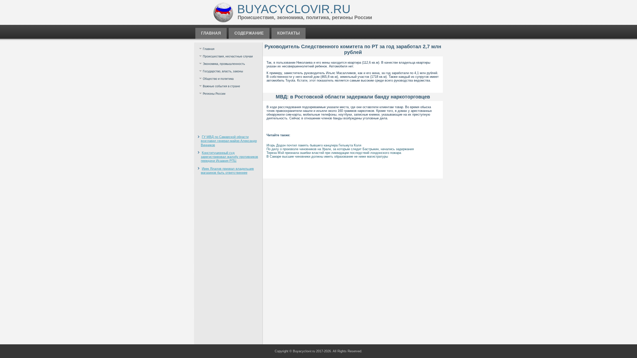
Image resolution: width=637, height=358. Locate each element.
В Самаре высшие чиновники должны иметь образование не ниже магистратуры (327, 156)
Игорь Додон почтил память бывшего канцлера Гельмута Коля (313, 145)
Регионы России (214, 93)
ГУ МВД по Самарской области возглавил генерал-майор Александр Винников (229, 141)
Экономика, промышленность (224, 64)
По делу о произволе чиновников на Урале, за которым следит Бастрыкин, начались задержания (340, 149)
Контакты (288, 33)
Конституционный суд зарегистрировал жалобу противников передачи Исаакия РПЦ (229, 157)
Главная (211, 33)
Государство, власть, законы (223, 71)
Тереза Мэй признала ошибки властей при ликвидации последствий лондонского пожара (333, 153)
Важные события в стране (221, 86)
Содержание (249, 33)
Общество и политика (218, 79)
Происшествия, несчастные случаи (228, 56)
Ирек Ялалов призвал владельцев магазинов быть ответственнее (227, 171)
